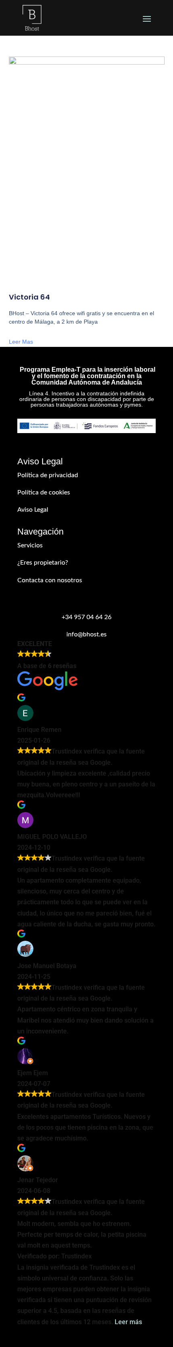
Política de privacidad (47, 475)
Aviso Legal (32, 509)
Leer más (128, 1322)
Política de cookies (43, 492)
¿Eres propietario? (42, 562)
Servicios (30, 545)
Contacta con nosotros (49, 580)
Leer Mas (21, 341)
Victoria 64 (29, 297)
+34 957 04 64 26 (86, 617)
